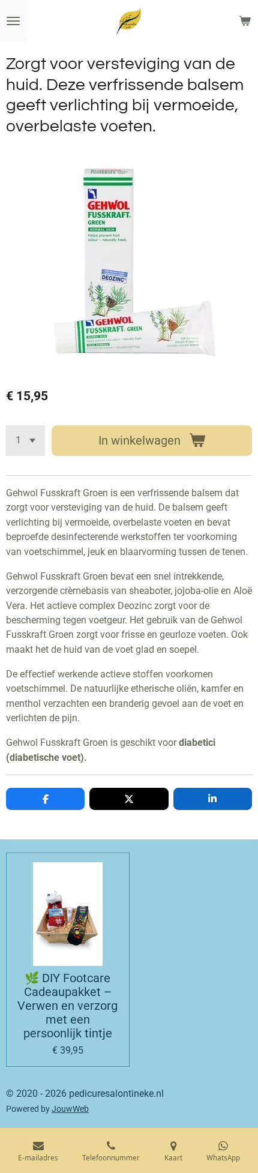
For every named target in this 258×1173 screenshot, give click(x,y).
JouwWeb (70, 1109)
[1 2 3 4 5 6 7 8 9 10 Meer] (25, 440)
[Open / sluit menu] (13, 21)
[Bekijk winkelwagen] (245, 21)
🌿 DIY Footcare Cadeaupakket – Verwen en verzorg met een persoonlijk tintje (67, 1006)
